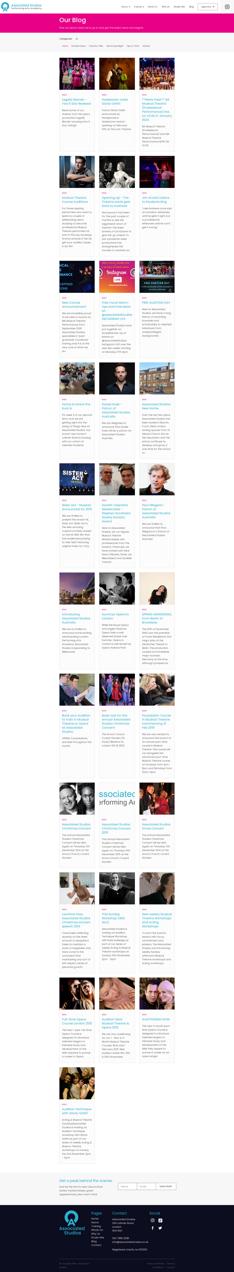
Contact (96, 1245)
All (77, 38)
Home (94, 1218)
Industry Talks (96, 46)
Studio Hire (179, 6)
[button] (125, 6)
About (95, 1222)
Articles (146, 46)
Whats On (152, 6)
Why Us (165, 6)
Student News (78, 46)
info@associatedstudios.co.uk (130, 1242)
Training (96, 1226)
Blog (191, 6)
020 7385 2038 (120, 1238)
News (65, 46)
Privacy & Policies (155, 1263)
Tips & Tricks (133, 46)
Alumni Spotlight (114, 46)
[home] (21, 6)
